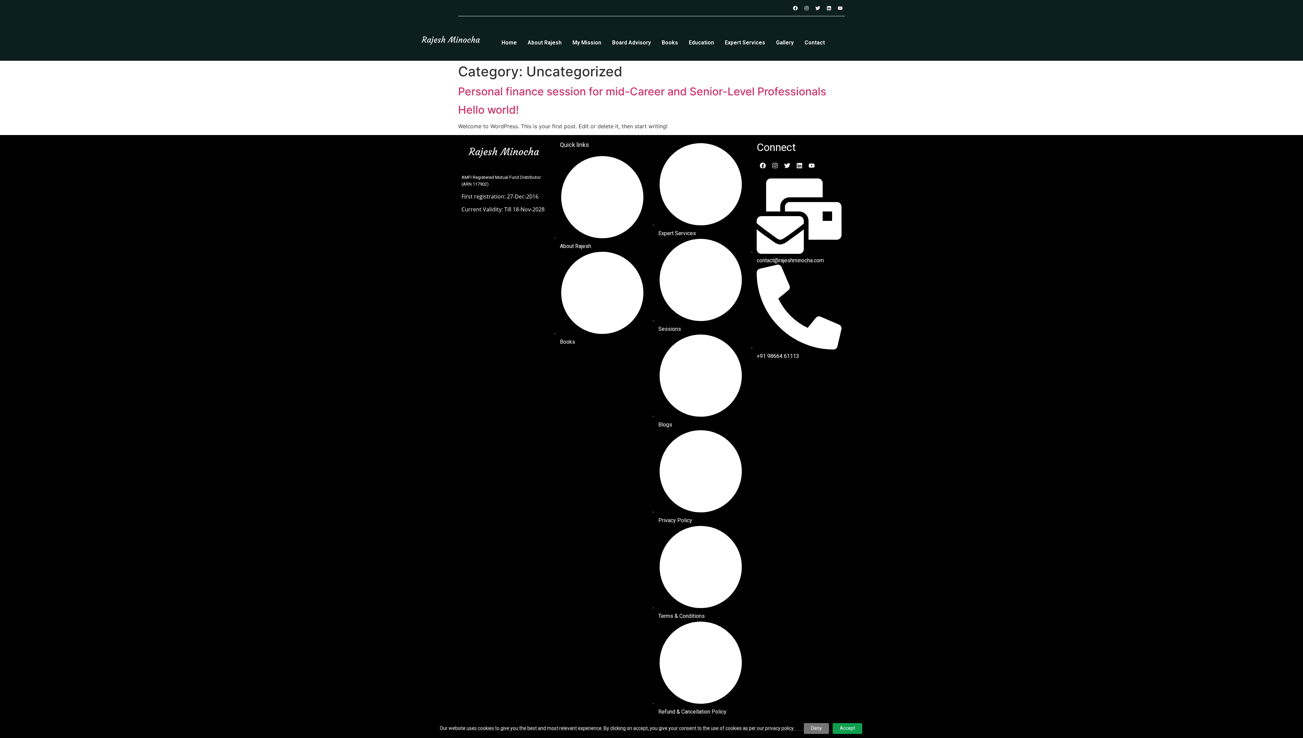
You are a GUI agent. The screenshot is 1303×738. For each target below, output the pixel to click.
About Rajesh (545, 42)
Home (509, 42)
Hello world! (488, 109)
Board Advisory (631, 42)
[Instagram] (806, 8)
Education (701, 42)
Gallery (785, 42)
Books (670, 42)
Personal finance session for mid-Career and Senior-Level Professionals (642, 91)
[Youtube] (840, 8)
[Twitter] (818, 8)
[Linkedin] (829, 8)
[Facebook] (795, 8)
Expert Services (745, 42)
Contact (815, 42)
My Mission (586, 42)
